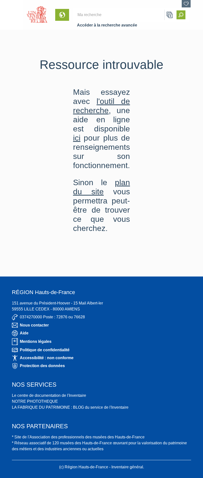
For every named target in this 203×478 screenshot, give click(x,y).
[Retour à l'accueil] (11, 15)
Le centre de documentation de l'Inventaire (49, 395)
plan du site (101, 187)
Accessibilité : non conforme (47, 358)
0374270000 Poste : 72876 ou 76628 (52, 317)
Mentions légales (35, 341)
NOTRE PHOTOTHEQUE (35, 401)
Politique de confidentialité (45, 350)
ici (76, 137)
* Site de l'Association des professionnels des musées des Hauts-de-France (78, 437)
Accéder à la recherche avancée (107, 25)
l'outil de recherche (101, 106)
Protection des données (42, 366)
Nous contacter (34, 325)
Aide (24, 333)
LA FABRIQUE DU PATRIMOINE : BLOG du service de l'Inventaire (70, 407)
